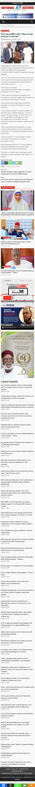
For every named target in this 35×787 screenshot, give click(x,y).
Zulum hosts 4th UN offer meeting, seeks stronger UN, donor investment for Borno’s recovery (15, 736)
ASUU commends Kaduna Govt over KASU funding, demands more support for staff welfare (15, 725)
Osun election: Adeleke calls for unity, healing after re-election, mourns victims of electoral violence (16, 387)
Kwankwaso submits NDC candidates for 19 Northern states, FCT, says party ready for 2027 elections (17, 669)
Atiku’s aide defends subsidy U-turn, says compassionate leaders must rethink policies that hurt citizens (16, 493)
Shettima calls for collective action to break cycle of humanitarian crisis (17, 229)
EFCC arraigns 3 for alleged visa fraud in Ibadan (17, 566)
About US (14, 769)
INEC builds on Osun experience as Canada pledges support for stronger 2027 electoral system (16, 504)
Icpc (14, 166)
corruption (8, 166)
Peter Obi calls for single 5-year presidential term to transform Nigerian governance (17, 179)
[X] (6, 162)
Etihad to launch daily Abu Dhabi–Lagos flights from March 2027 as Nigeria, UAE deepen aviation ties (16, 614)
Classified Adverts (17, 771)
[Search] (31, 21)
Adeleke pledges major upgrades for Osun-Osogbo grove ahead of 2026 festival (16, 172)
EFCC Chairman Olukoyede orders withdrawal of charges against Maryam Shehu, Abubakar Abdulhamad (17, 482)
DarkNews (27, 777)
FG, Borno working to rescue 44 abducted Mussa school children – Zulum (17, 258)
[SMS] (16, 162)
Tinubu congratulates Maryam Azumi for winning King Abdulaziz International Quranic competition (17, 200)
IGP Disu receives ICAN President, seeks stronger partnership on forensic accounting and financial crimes (16, 416)
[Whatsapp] (9, 162)
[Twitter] (13, 162)
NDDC (17, 166)
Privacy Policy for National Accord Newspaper (17, 773)
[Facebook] (2, 162)
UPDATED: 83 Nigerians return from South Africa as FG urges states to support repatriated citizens (17, 592)
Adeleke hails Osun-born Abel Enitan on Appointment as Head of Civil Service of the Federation (16, 603)
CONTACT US (23, 769)
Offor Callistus (6, 39)
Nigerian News (5, 30)
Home (8, 769)
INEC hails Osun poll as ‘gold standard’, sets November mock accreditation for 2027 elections (15, 462)
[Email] (20, 162)
